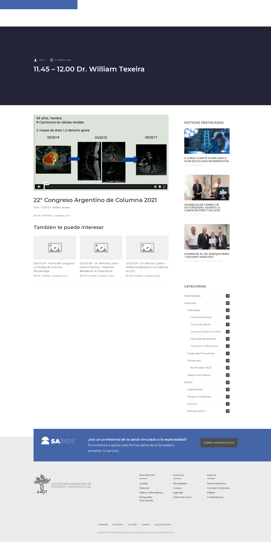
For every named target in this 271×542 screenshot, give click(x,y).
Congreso (58, 215)
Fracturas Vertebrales (203, 338)
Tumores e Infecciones (204, 346)
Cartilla (143, 483)
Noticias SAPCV (192, 215)
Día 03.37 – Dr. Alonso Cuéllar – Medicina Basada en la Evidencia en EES (147, 267)
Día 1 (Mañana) (44, 215)
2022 (65, 275)
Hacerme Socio (182, 497)
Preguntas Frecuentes (200, 353)
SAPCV (42, 60)
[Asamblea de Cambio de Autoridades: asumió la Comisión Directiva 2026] (207, 187)
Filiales (211, 492)
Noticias (144, 488)
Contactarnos (215, 497)
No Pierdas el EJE (201, 367)
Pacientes (190, 303)
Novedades (180, 483)
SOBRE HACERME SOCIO (219, 442)
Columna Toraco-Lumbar (206, 331)
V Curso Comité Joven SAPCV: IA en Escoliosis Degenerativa (206, 160)
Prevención (194, 360)
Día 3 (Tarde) (43, 275)
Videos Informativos (199, 375)
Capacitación (191, 165)
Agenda (178, 492)
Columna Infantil (200, 324)
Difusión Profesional (199, 396)
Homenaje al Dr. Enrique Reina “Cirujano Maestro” (206, 255)
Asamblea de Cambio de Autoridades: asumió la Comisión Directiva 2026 (202, 207)
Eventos (192, 403)
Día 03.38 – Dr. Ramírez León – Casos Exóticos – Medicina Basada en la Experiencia (100, 267)
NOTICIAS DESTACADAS (204, 122)
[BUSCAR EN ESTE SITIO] (163, 525)
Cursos (177, 488)
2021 (67, 215)
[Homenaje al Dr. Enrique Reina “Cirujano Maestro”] (207, 237)
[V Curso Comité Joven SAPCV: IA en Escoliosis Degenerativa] (207, 141)
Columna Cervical (201, 317)
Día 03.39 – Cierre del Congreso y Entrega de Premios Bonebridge (54, 267)
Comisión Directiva (218, 488)
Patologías (193, 310)
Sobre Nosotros (216, 483)
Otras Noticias (208, 261)
